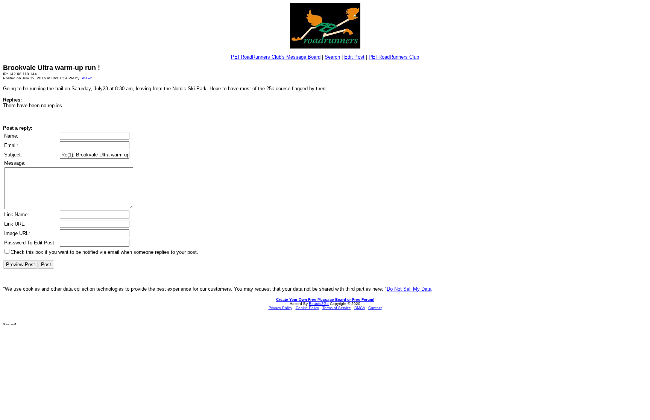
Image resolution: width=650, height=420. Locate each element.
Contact (375, 308)
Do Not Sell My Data (409, 289)
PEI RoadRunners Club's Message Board (275, 57)
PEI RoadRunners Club (394, 57)
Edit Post (354, 57)
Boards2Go (319, 304)
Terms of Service (336, 308)
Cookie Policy (307, 308)
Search (332, 57)
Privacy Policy (280, 308)
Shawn (86, 78)
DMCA (359, 308)
